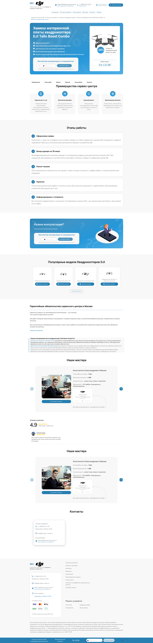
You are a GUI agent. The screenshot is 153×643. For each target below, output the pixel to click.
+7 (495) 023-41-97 (85, 4)
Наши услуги (70, 580)
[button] (121, 388)
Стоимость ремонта (72, 562)
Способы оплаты (71, 587)
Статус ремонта (102, 5)
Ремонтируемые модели (73, 577)
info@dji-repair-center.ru (45, 533)
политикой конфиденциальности (67, 69)
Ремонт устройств (66, 12)
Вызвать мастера (57, 401)
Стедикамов (69, 608)
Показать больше (76, 291)
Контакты (92, 12)
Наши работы (78, 82)
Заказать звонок (116, 5)
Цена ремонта (77, 12)
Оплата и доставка (71, 565)
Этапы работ (48, 82)
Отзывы (99, 12)
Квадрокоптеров (85, 605)
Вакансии (85, 12)
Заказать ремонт (43, 284)
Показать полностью (36, 330)
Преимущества (36, 82)
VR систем (69, 605)
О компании (55, 12)
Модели (58, 82)
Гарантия (67, 82)
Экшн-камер (84, 608)
